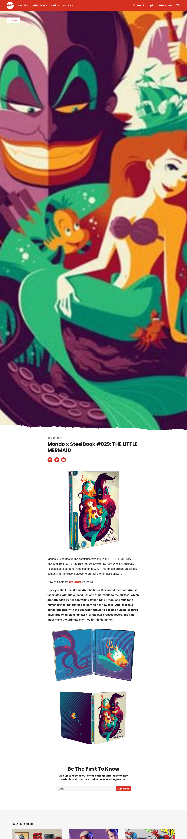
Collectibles (38, 5)
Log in (151, 5)
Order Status (164, 5)
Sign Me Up (123, 788)
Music (54, 5)
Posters (67, 5)
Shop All (21, 5)
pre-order (75, 582)
